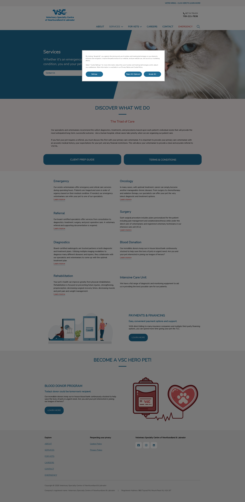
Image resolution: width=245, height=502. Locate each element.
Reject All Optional (133, 74)
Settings (94, 74)
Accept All (152, 74)
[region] (123, 65)
